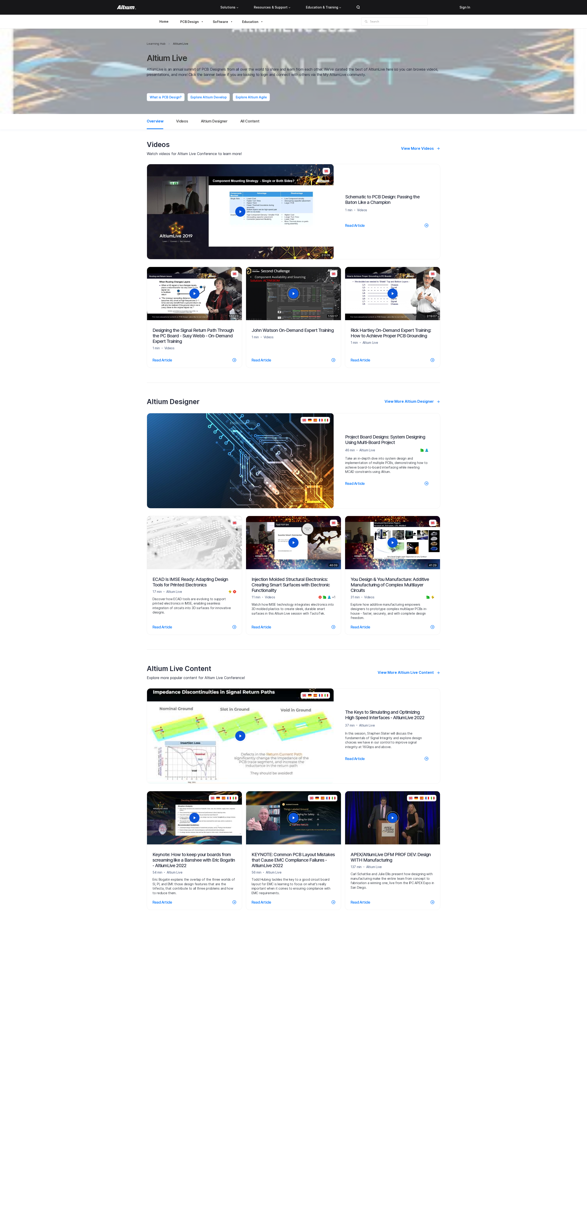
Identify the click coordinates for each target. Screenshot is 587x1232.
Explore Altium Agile (251, 97)
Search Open (358, 7)
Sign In (465, 7)
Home (164, 21)
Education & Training (322, 7)
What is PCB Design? (166, 97)
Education (250, 22)
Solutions (227, 7)
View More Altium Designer (409, 401)
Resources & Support (271, 7)
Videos (182, 121)
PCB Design (189, 22)
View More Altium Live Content (406, 672)
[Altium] (126, 7)
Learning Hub (156, 43)
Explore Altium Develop (209, 97)
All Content (249, 121)
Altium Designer (214, 121)
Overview (155, 121)
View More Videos (417, 148)
